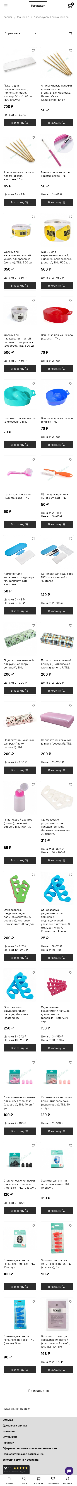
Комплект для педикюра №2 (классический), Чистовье (57, 577)
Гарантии (8, 1442)
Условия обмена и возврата (20, 1459)
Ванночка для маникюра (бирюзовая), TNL (19, 419)
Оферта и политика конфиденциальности (30, 1448)
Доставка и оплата (15, 1425)
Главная (8, 17)
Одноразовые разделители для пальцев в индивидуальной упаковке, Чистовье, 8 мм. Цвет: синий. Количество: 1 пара (55, 920)
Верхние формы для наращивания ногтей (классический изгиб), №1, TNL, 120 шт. (55, 1341)
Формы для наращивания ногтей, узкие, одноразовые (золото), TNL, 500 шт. (18, 257)
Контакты (9, 1431)
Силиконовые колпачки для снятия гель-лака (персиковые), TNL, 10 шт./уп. (56, 1103)
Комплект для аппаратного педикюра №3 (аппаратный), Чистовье (19, 579)
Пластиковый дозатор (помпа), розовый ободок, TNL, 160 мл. (18, 823)
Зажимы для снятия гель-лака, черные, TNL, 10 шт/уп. (19, 1263)
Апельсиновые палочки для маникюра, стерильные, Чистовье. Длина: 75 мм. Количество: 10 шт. (56, 92)
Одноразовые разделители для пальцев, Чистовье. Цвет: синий (16, 1012)
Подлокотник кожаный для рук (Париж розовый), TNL (19, 743)
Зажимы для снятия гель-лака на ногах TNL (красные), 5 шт (56, 1263)
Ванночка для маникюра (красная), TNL (57, 336)
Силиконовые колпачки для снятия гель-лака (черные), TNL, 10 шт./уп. (20, 1184)
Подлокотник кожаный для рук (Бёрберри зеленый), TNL (19, 664)
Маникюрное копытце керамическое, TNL (55, 173)
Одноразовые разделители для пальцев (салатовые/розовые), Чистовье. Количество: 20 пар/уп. (19, 917)
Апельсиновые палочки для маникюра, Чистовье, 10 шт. (19, 175)
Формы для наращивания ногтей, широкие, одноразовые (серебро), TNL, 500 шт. (19, 340)
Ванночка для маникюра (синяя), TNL (57, 419)
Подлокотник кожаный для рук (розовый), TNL (56, 741)
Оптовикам (10, 1437)
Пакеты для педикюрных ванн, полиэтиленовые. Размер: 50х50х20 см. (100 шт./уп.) (18, 92)
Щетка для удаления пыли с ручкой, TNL (54, 495)
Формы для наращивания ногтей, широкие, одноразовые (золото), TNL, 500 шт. (56, 257)
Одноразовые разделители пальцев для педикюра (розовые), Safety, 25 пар (55, 1014)
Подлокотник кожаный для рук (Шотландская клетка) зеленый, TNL (56, 664)
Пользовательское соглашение (23, 1454)
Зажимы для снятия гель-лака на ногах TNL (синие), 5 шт (19, 1339)
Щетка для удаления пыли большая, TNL (17, 495)
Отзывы (8, 1420)
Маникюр (23, 17)
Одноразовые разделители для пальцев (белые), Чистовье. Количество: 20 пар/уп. (56, 826)
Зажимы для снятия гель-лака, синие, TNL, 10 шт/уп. (55, 1184)
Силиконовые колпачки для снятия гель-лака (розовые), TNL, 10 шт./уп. (19, 1103)
